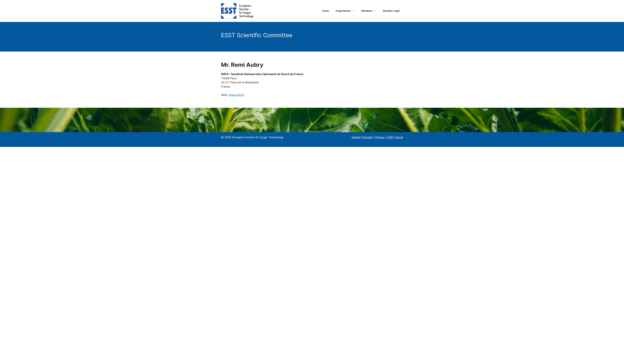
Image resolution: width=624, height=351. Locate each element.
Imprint (356, 137)
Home (325, 10)
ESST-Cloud (395, 137)
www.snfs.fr (236, 95)
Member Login (391, 10)
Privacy (380, 137)
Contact (367, 137)
